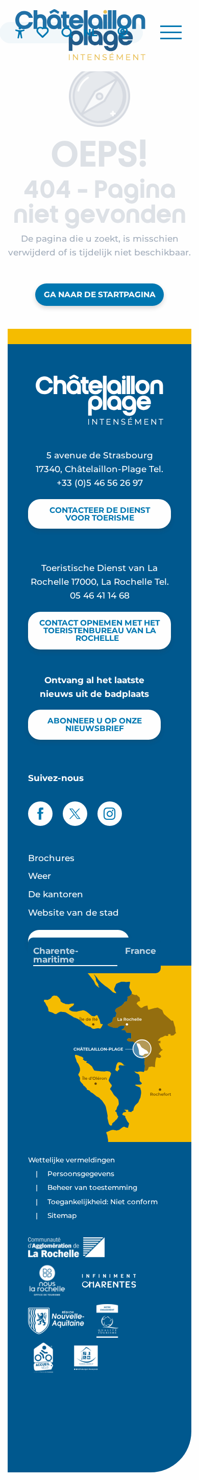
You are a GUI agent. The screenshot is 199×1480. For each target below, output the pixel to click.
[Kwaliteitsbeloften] (107, 1321)
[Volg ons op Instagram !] (109, 813)
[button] (67, 32)
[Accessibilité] (20, 32)
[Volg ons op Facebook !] (40, 813)
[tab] (75, 955)
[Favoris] (43, 32)
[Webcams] (122, 32)
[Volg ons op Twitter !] (75, 813)
